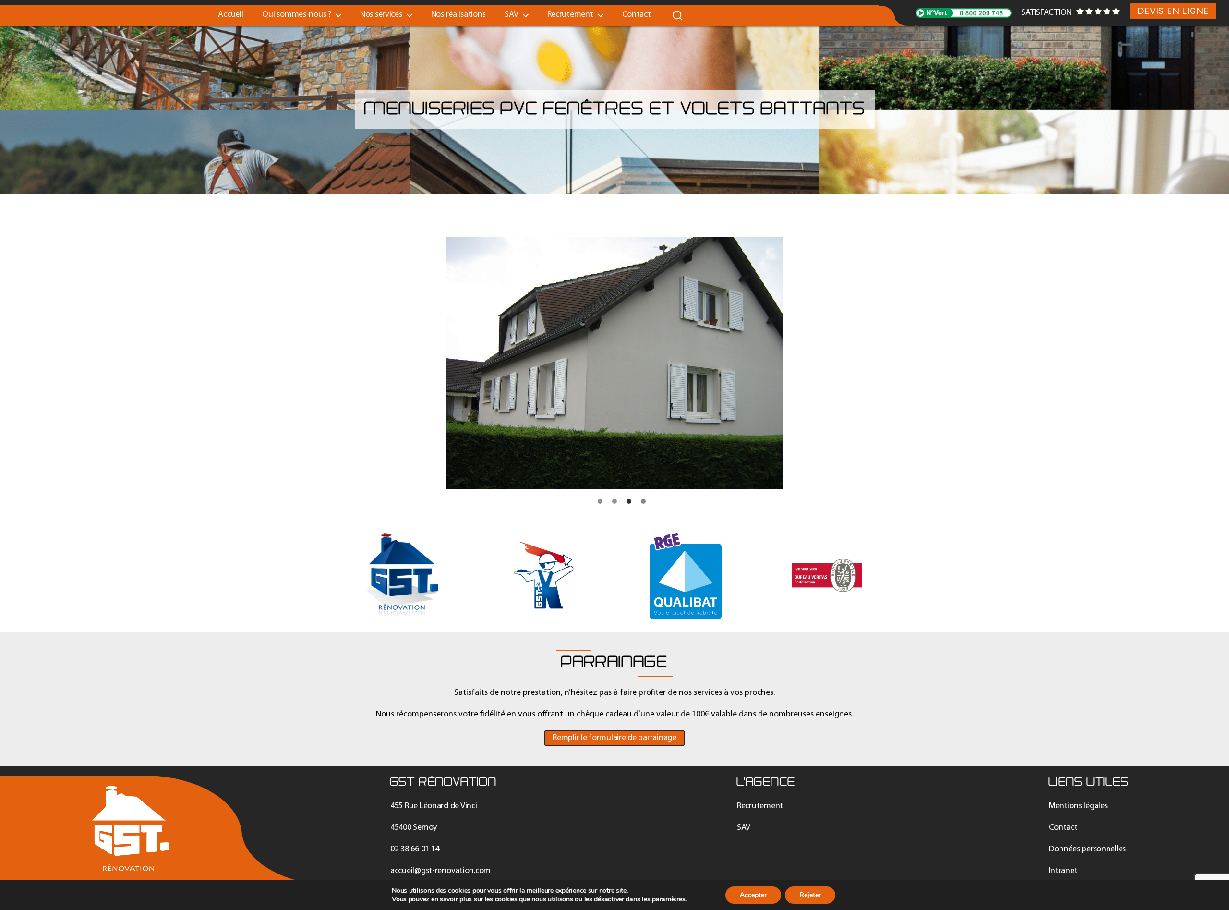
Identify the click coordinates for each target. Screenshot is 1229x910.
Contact (636, 14)
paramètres (668, 899)
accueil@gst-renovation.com (440, 870)
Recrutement (570, 14)
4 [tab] (643, 502)
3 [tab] (629, 502)
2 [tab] (614, 502)
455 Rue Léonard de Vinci (433, 806)
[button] (614, 738)
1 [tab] (600, 502)
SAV (743, 827)
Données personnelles (1087, 849)
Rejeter (810, 894)
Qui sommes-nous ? (296, 14)
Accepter (753, 894)
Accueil (230, 14)
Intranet (1063, 870)
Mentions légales (1078, 806)
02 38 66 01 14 (414, 849)
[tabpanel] (614, 363)
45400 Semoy (413, 827)
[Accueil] (131, 828)
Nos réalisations (458, 14)
